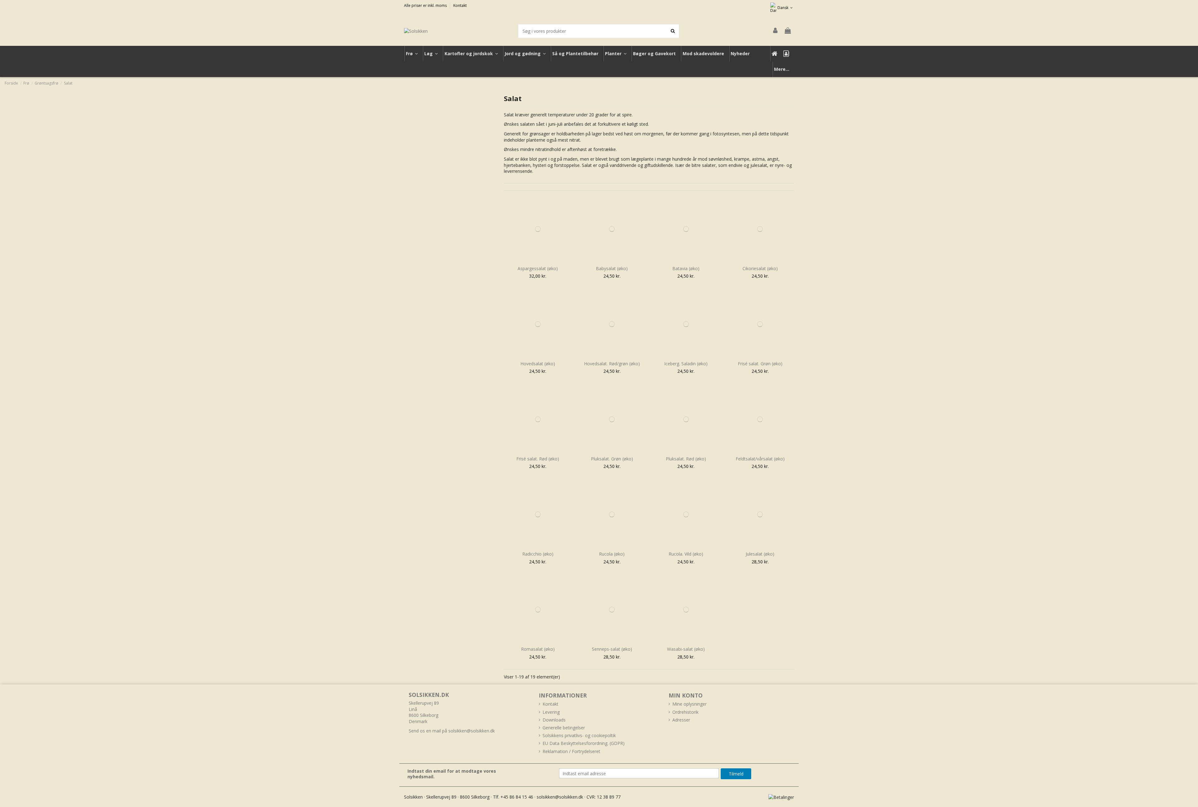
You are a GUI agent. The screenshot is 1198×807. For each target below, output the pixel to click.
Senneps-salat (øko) (612, 649)
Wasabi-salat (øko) (686, 649)
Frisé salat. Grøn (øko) (760, 364)
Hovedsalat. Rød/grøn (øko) (612, 364)
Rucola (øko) (612, 554)
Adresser (681, 720)
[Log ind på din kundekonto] (776, 30)
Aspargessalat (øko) (538, 268)
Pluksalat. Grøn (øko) (612, 459)
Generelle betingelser (564, 728)
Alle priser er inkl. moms (426, 5)
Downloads (554, 720)
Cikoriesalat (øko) (760, 268)
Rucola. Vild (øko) (686, 554)
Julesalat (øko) (760, 554)
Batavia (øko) (685, 268)
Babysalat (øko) (612, 268)
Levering (551, 712)
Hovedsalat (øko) (537, 364)
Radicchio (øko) (537, 554)
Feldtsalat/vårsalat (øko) (760, 459)
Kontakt (460, 5)
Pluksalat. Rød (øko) (686, 459)
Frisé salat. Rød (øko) (537, 459)
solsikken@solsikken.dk (471, 731)
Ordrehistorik (685, 712)
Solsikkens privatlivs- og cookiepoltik (579, 735)
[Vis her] (537, 260)
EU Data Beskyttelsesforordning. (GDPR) (584, 743)
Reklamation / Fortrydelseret (571, 751)
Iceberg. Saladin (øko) (686, 364)
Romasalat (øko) (538, 649)
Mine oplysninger (689, 704)
